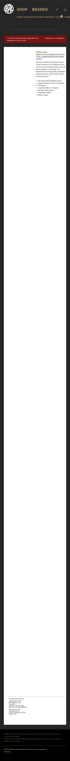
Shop (22, 9)
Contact (17, 741)
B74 (9, 9)
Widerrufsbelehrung (24, 734)
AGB (47, 734)
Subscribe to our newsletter (54, 38)
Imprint (57, 739)
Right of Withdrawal (27, 739)
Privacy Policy (8, 741)
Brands (40, 9)
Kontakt (16, 736)
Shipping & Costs (41, 739)
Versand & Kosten (39, 734)
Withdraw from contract (12, 739)
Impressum (55, 734)
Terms (51, 739)
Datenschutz (8, 736)
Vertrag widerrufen (10, 734)
